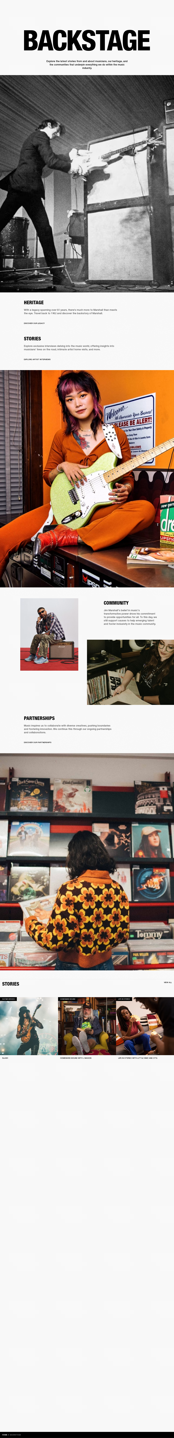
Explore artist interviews (37, 359)
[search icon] (154, 12)
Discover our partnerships (37, 742)
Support (146, 12)
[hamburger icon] (167, 12)
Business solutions (129, 6)
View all (168, 982)
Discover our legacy (34, 323)
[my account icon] (158, 12)
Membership (144, 6)
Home (4, 1435)
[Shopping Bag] (163, 12)
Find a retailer (158, 6)
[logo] (11, 11)
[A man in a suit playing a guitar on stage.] (87, 183)
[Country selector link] (167, 5)
